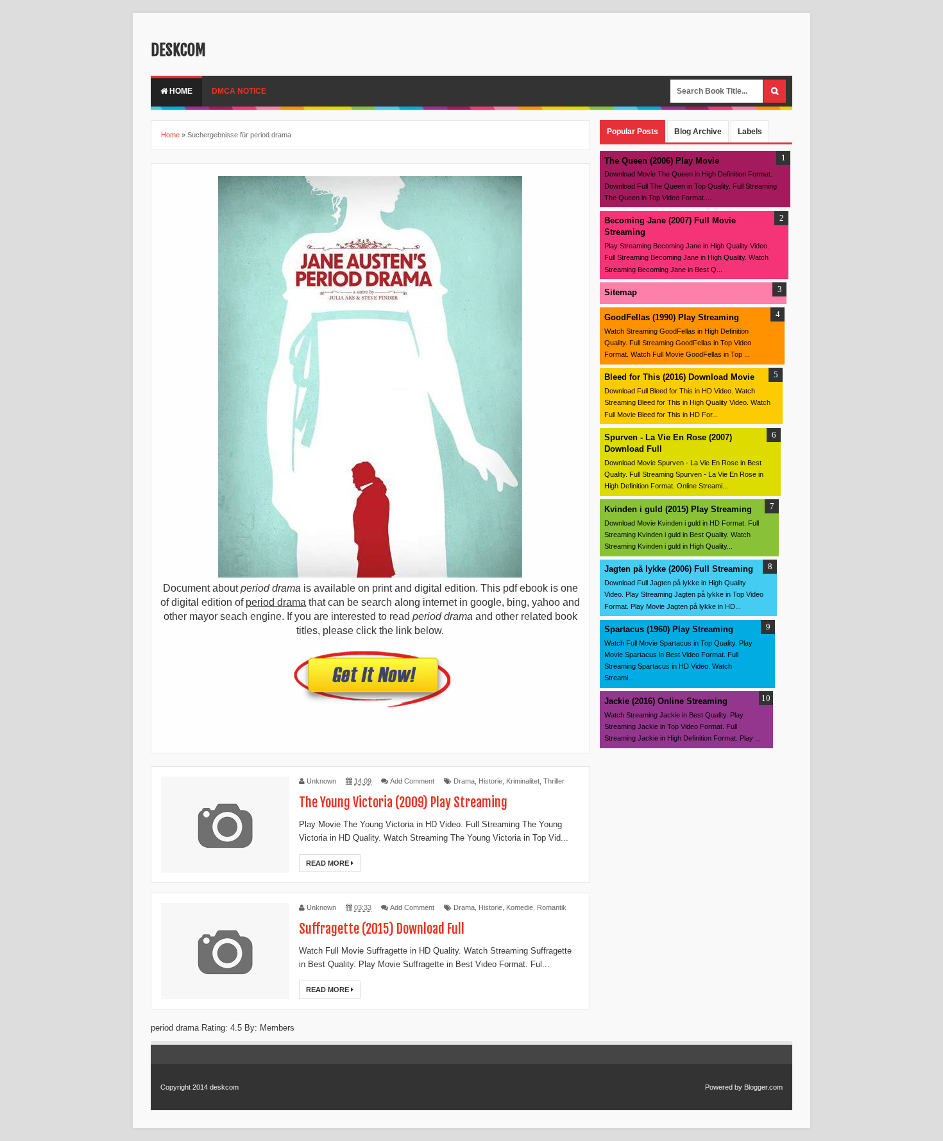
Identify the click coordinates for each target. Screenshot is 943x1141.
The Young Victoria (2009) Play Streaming (403, 802)
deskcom (178, 50)
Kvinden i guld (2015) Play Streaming (678, 509)
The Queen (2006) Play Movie (661, 161)
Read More (328, 863)
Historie (490, 781)
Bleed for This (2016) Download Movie (679, 377)
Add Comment (412, 781)
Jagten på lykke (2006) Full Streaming (678, 569)
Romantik (551, 907)
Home (179, 91)
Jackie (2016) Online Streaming (665, 701)
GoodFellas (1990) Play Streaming (671, 317)
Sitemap (620, 292)
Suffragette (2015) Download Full (381, 929)
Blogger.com (763, 1087)
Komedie (519, 907)
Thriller (554, 781)
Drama (464, 781)
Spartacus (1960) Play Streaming (668, 629)
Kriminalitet (522, 781)
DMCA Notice (239, 91)
